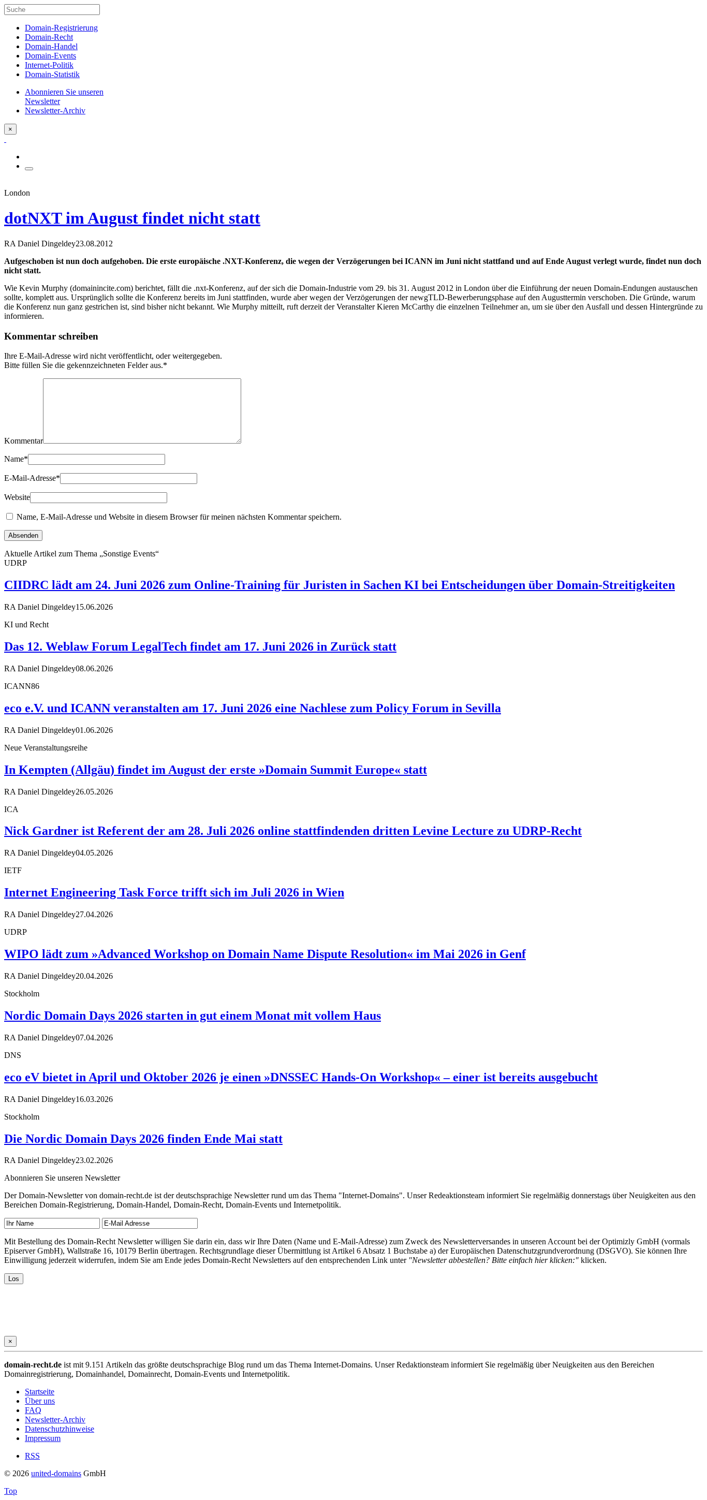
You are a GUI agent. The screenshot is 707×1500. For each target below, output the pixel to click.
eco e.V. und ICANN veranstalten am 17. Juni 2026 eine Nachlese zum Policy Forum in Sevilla (252, 708)
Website (17, 497)
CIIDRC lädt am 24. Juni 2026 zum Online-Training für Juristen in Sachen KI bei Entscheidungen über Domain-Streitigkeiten (339, 585)
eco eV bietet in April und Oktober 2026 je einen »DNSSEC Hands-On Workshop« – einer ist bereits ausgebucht (301, 1077)
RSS (32, 1455)
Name (16, 458)
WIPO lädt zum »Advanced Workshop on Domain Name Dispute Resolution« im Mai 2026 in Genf (265, 954)
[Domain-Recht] (5, 139)
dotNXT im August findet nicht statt (132, 218)
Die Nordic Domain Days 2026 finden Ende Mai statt (143, 1138)
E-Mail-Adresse (32, 478)
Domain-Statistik (52, 74)
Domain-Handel (51, 46)
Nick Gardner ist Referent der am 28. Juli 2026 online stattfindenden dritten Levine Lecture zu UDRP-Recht (293, 830)
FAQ (33, 1410)
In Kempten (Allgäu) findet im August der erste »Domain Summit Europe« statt (215, 769)
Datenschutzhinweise (59, 1428)
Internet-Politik (49, 65)
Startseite (39, 1391)
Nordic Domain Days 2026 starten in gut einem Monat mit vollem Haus (192, 1015)
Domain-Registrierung (61, 27)
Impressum (43, 1438)
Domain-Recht (49, 37)
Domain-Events (50, 55)
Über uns (40, 1400)
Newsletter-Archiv (55, 1419)
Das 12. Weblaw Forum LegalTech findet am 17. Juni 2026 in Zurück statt (200, 646)
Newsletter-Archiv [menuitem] (55, 110)
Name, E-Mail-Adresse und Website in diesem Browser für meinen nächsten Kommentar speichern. (179, 516)
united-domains (56, 1473)
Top (10, 1491)
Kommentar (23, 440)
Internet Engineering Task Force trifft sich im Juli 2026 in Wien (174, 892)
